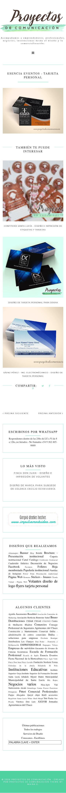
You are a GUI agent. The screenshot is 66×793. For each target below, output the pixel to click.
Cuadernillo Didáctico (18, 563)
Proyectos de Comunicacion (29, 782)
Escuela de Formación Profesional (33, 653)
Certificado (43, 560)
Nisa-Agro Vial (49, 684)
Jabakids (25, 676)
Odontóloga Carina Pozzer (38, 688)
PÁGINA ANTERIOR (50, 413)
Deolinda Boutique (49, 638)
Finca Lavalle (27, 662)
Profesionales (50, 691)
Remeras (26, 577)
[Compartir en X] (43, 386)
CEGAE (37, 621)
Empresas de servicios (21, 648)
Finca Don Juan (14, 662)
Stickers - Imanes (41, 577)
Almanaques (13, 553)
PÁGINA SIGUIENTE (16, 413)
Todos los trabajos (33, 729)
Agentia (11, 614)
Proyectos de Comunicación (31, 779)
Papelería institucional (36, 570)
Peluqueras (12, 691)
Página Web (15, 577)
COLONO (46, 621)
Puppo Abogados (16, 695)
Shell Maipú (38, 698)
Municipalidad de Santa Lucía (26, 680)
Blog (32, 553)
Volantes (34, 581)
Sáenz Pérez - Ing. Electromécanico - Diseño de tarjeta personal (33, 374)
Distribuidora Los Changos (21, 641)
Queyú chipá (33, 695)
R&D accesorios (50, 695)
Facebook (14, 566)
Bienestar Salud (43, 617)
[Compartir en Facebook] (49, 386)
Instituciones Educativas (27, 669)
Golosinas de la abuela (21, 665)
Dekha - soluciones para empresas (33, 636)
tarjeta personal (36, 585)
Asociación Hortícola (26, 617)
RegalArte (12, 698)
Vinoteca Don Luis (26, 701)
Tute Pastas (49, 698)
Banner (24, 553)
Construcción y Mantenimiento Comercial (28, 631)
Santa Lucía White (24, 698)
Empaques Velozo (50, 645)
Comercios (40, 624)
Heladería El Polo (48, 665)
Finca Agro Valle (50, 658)
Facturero (28, 567)
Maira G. (33, 784)
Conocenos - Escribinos (33, 738)
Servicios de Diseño (33, 733)
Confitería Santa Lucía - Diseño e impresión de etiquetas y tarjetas (33, 228)
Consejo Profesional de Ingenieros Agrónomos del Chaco (33, 626)
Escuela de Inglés (31, 655)
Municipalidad (51, 676)
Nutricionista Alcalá (17, 688)
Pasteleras (54, 688)
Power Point (28, 573)
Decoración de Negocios (44, 563)
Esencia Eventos (49, 655)
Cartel (25, 559)
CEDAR (29, 621)
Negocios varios (22, 684)
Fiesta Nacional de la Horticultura (25, 658)
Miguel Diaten (37, 676)
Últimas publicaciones (33, 725)
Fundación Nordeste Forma (46, 662)
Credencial (53, 560)
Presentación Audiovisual (47, 573)
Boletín (39, 553)
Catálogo (33, 559)
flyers (20, 585)
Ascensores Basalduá (26, 614)
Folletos (42, 566)
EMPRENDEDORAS (30, 644)
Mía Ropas (52, 680)
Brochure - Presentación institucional (33, 554)
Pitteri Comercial (29, 691)
